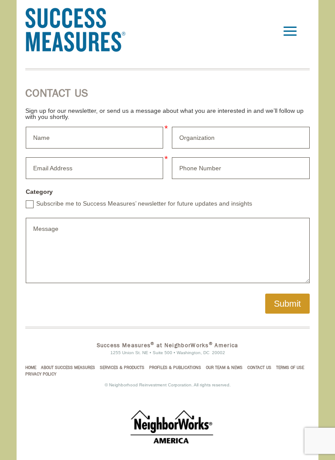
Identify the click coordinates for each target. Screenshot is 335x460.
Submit (287, 303)
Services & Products (122, 367)
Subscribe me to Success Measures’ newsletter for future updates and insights (144, 203)
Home (30, 367)
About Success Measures (68, 367)
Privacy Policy (40, 374)
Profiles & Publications (175, 367)
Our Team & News (224, 367)
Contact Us (259, 367)
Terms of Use (290, 367)
